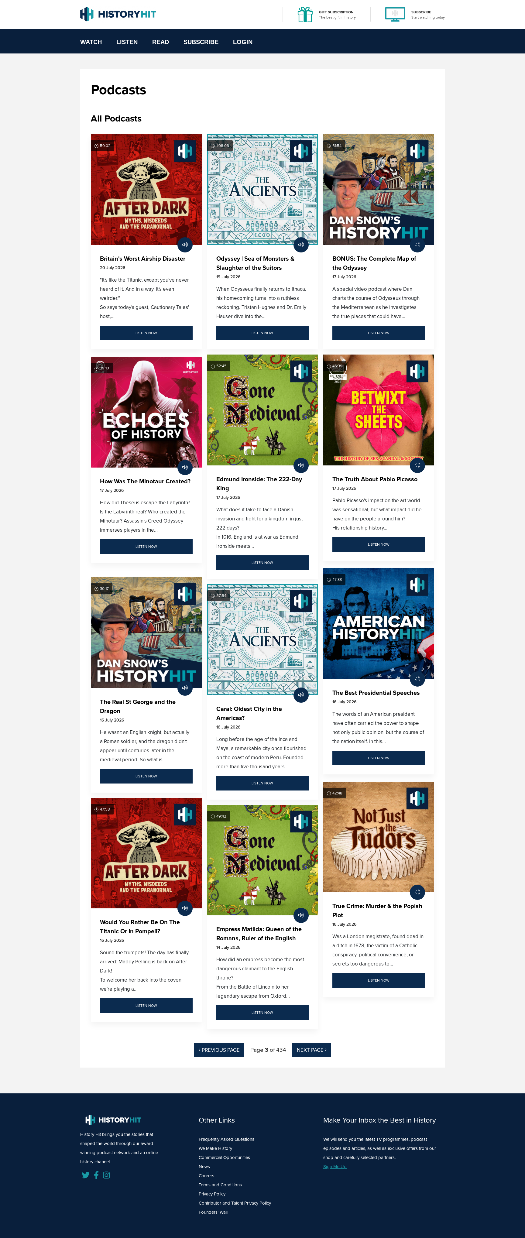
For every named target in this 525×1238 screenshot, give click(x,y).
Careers (206, 1175)
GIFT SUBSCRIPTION (336, 12)
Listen (127, 42)
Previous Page (220, 1050)
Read (160, 42)
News (204, 1166)
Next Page (311, 1050)
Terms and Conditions (220, 1184)
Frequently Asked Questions (226, 1139)
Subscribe (201, 42)
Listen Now (146, 333)
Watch (91, 42)
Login (242, 42)
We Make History (215, 1148)
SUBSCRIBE (421, 12)
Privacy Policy (212, 1194)
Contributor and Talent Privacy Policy (235, 1203)
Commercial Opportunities (224, 1157)
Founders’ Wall (213, 1212)
